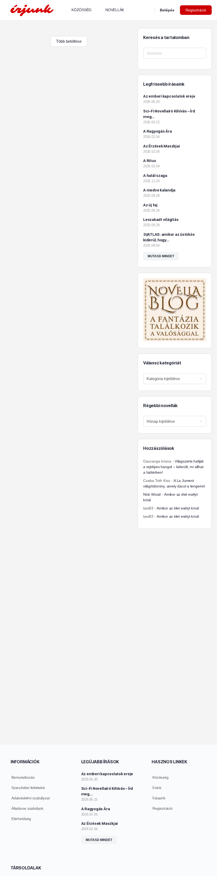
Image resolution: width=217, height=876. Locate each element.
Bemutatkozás (22, 777)
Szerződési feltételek (28, 788)
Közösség (160, 777)
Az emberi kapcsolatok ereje (169, 96)
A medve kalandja (159, 190)
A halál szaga (155, 175)
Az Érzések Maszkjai (161, 146)
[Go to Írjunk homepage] (31, 9)
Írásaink (158, 798)
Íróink (156, 788)
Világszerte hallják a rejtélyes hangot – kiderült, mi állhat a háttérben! (173, 466)
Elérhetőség (21, 819)
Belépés (167, 10)
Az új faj (150, 205)
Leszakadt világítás (160, 219)
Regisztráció (196, 10)
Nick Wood (152, 494)
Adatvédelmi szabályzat (30, 798)
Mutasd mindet (161, 256)
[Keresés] (147, 10)
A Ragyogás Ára (157, 131)
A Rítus (149, 161)
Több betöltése (69, 41)
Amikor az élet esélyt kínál (178, 508)
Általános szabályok (27, 808)
